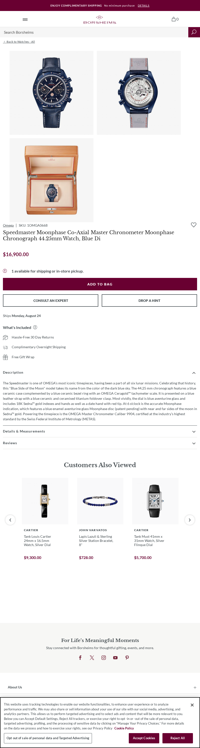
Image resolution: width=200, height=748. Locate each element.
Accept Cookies (144, 738)
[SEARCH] (194, 32)
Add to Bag (100, 284)
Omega (8, 225)
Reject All (177, 738)
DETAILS (144, 5)
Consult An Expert (50, 300)
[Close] (192, 705)
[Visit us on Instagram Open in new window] (103, 658)
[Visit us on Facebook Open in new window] (80, 658)
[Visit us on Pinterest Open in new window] (127, 658)
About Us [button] (15, 687)
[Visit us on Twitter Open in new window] (92, 658)
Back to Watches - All (20, 41)
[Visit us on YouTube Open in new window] (115, 658)
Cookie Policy (124, 728)
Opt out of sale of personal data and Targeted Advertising (48, 738)
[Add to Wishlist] (193, 224)
